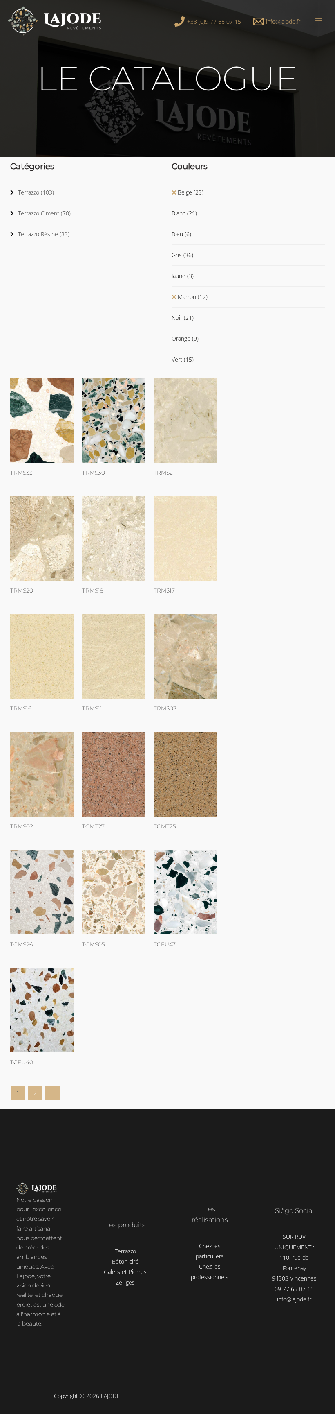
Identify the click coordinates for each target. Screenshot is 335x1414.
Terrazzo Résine (43, 234)
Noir (183, 317)
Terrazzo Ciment (44, 213)
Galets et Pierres (125, 1272)
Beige (190, 192)
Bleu (181, 234)
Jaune (183, 276)
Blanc (184, 213)
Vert (183, 359)
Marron (193, 297)
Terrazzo (36, 192)
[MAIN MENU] (319, 21)
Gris (182, 255)
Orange (185, 338)
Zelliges (125, 1282)
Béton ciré (125, 1261)
